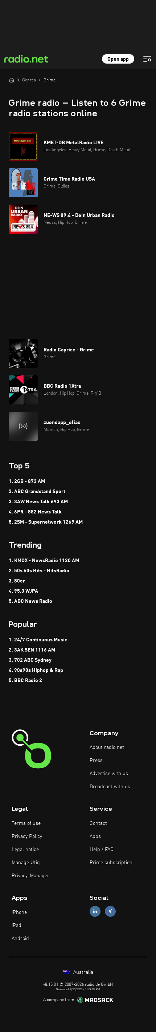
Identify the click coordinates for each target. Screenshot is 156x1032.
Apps (95, 836)
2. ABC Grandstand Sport (37, 491)
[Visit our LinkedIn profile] (95, 911)
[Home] (12, 80)
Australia (82, 972)
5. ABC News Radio (30, 601)
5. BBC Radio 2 (25, 680)
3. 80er (17, 581)
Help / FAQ (102, 849)
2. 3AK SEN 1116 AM (32, 650)
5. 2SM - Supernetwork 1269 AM (46, 522)
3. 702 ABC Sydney (30, 660)
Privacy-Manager (30, 875)
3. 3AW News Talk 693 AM (38, 501)
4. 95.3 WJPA (23, 591)
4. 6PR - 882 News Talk (35, 512)
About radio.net (107, 747)
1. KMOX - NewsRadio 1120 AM (44, 560)
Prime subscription (111, 862)
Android (20, 938)
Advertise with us (109, 773)
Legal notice (25, 849)
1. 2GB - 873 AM (27, 481)
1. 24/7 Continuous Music (38, 639)
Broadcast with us (110, 786)
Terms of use (26, 823)
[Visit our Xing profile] (110, 911)
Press (96, 760)
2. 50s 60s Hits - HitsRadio (39, 570)
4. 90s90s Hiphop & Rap (36, 670)
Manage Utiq (26, 862)
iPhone (19, 912)
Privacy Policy (27, 836)
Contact (98, 823)
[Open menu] (147, 59)
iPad (16, 925)
